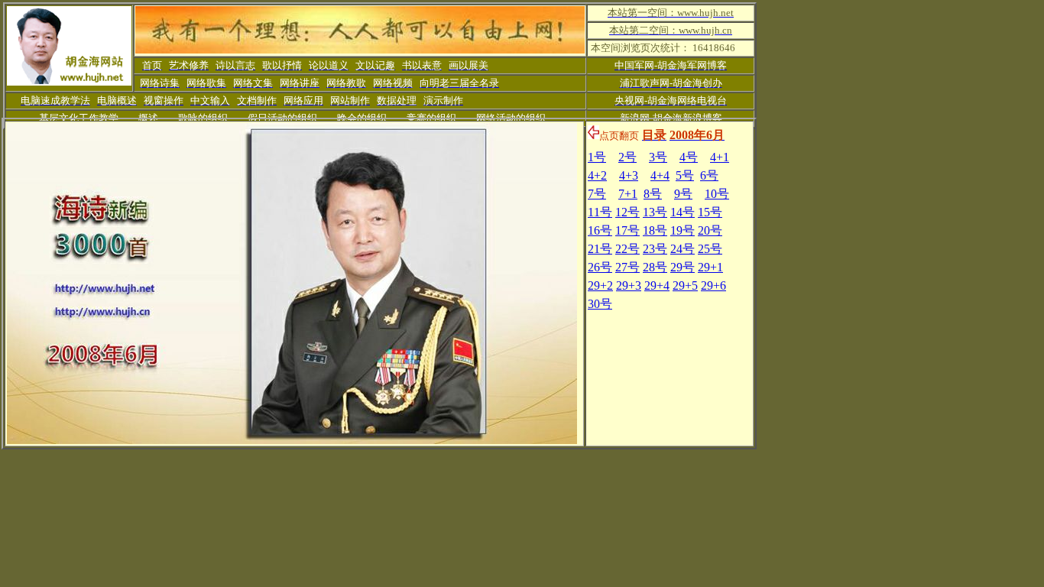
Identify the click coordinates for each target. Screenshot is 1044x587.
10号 (717, 193)
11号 (600, 212)
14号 (682, 212)
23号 (655, 248)
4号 (688, 157)
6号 (709, 175)
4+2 (597, 175)
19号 (682, 230)
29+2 (600, 285)
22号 (627, 248)
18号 (655, 230)
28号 (655, 267)
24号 (682, 248)
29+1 (710, 267)
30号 (600, 303)
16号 (600, 230)
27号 (627, 267)
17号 (627, 230)
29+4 (657, 285)
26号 (600, 267)
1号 (597, 157)
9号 (683, 193)
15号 (710, 212)
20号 (710, 230)
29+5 (685, 285)
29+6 (713, 285)
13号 (655, 212)
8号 (653, 193)
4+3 (628, 175)
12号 (627, 212)
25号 (710, 248)
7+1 (627, 193)
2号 (627, 157)
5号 (685, 175)
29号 (682, 267)
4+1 (719, 157)
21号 (600, 248)
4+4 (660, 175)
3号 (658, 157)
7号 (597, 193)
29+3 (628, 285)
